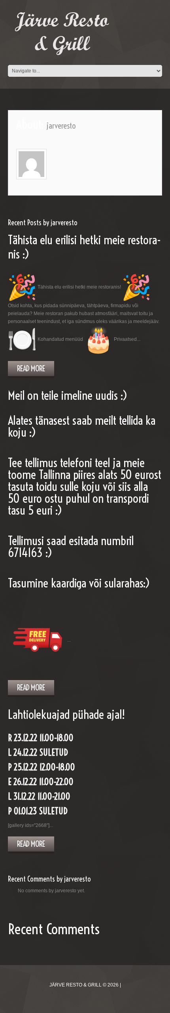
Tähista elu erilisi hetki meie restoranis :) (84, 247)
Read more (31, 368)
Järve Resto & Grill (75, 985)
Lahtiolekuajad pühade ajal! (66, 714)
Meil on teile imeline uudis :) (68, 395)
